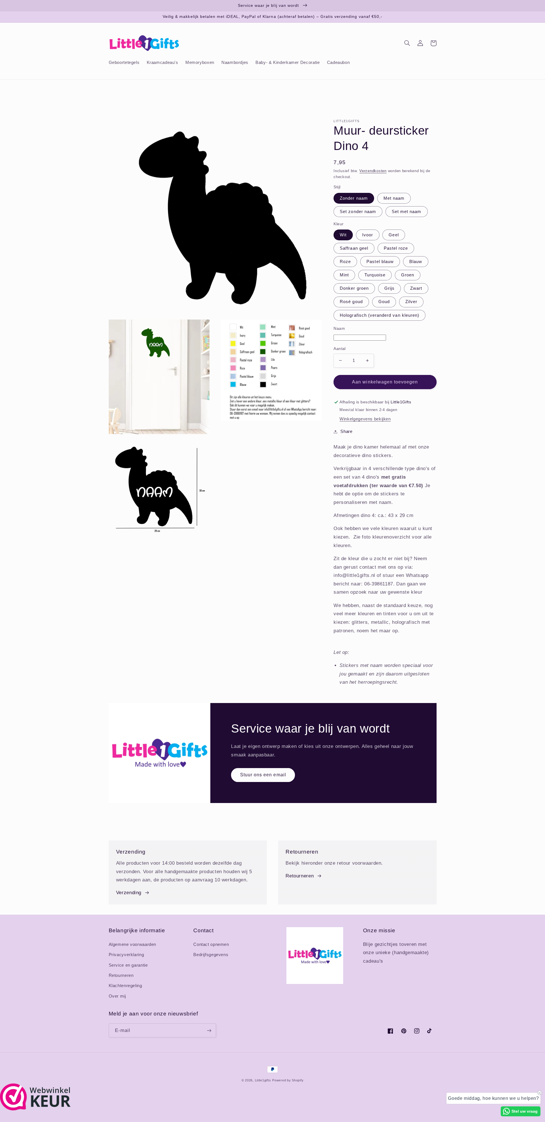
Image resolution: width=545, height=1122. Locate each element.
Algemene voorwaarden (132, 944)
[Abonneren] (208, 1030)
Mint (344, 275)
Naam (339, 328)
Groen (407, 275)
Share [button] (346, 431)
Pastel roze (396, 248)
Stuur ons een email (263, 774)
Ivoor (367, 234)
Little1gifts (263, 1080)
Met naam (393, 198)
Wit (343, 234)
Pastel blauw (380, 261)
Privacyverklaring (126, 954)
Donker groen (354, 288)
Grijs (389, 288)
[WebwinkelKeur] (35, 1108)
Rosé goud (351, 301)
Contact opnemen (211, 944)
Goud (384, 301)
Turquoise (374, 275)
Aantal (340, 349)
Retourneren (300, 876)
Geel (394, 234)
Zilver (411, 301)
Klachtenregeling (125, 985)
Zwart (416, 288)
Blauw (415, 261)
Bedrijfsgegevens (210, 954)
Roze (345, 261)
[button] (407, 43)
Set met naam (407, 211)
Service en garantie (128, 965)
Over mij (117, 996)
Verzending (128, 892)
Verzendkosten (373, 171)
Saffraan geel (354, 248)
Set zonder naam (358, 211)
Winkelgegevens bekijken (365, 419)
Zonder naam (354, 198)
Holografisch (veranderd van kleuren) (379, 315)
